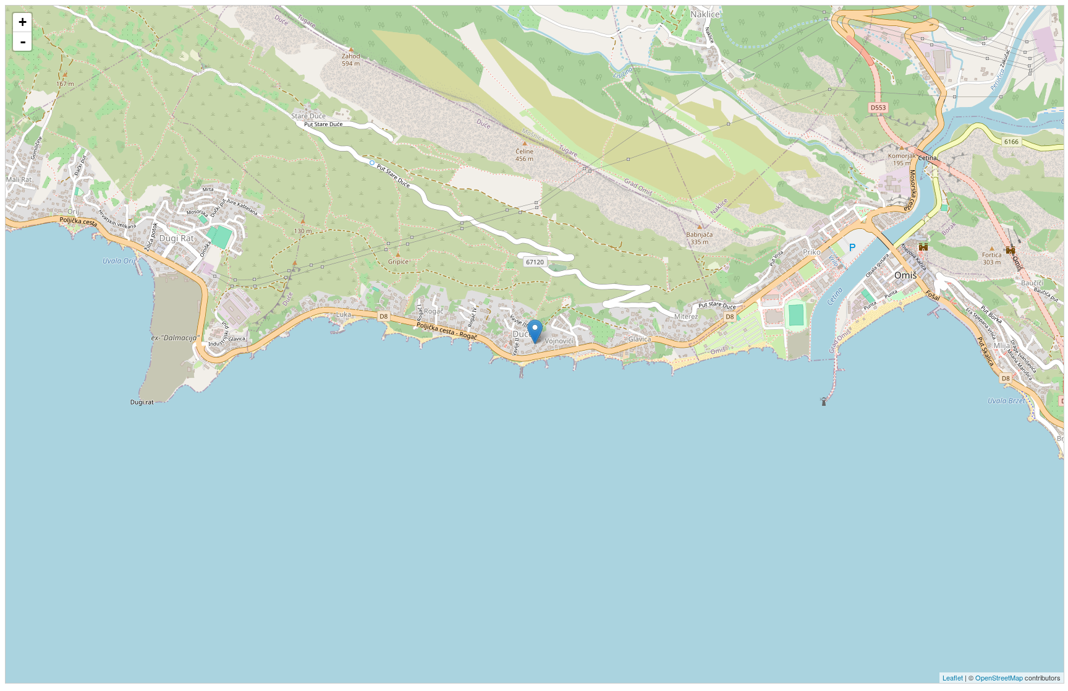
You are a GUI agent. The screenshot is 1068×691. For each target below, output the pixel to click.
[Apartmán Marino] (535, 332)
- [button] (23, 41)
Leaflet (953, 677)
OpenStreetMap (999, 677)
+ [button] (23, 22)
